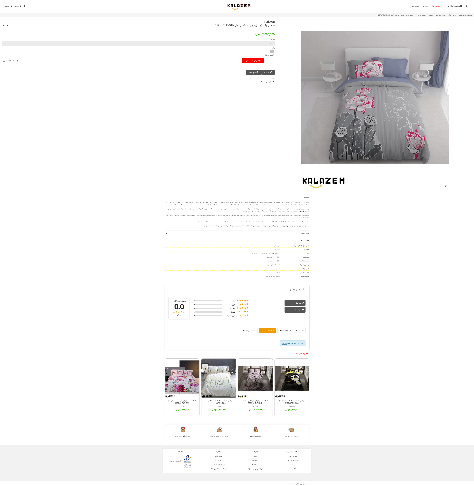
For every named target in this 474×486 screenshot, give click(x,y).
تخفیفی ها (436, 6)
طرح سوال (252, 72)
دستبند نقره (255, 464)
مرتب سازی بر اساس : (296, 330)
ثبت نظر (267, 72)
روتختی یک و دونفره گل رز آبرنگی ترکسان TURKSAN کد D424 (182, 402)
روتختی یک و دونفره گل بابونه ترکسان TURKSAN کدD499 (292, 402)
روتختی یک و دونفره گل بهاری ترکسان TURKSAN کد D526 (255, 402)
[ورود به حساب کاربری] (24, 6)
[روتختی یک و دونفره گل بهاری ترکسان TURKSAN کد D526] (255, 378)
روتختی (302, 211)
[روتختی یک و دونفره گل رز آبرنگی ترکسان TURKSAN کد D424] (182, 378)
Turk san (269, 22)
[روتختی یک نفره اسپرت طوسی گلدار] (446, 186)
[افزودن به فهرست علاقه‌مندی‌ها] (259, 81)
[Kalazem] (237, 6)
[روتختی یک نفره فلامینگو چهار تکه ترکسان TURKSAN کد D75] (4, 26)
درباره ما (425, 6)
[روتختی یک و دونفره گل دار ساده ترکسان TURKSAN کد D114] (218, 378)
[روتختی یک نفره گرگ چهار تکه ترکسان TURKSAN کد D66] (7, 26)
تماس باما (415, 6)
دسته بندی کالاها (454, 6)
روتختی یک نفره (283, 226)
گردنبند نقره (255, 460)
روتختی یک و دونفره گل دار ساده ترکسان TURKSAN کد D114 (219, 402)
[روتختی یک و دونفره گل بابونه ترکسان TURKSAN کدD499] (292, 378)
